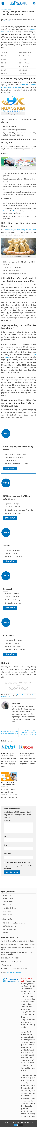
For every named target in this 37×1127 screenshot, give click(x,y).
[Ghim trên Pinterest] (23, 688)
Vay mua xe (7, 911)
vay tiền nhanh (8, 902)
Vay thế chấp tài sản (9, 908)
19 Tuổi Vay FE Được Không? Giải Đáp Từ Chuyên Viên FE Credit (28, 733)
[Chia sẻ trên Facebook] (13, 688)
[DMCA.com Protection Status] (18, 1125)
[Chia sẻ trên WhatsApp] (10, 688)
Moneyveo (16, 211)
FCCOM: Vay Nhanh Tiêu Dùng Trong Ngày (27, 754)
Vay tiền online (8, 898)
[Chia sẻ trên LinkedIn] (26, 688)
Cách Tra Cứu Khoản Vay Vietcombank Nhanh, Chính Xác (18, 944)
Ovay (34, 355)
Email (6, 845)
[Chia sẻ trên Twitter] (16, 688)
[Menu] (3, 3)
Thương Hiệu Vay (6, 9)
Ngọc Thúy (7, 20)
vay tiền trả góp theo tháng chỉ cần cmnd (20, 230)
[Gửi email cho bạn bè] (20, 688)
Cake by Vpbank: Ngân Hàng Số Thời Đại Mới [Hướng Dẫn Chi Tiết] (17, 948)
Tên (5, 836)
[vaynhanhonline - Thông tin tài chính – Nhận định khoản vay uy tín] (18, 3)
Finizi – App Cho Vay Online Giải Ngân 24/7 (8, 754)
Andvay (7, 357)
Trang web (7, 853)
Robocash (6, 211)
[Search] (34, 3)
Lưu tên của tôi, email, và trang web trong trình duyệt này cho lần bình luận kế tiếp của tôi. (18, 865)
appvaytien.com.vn (14, 972)
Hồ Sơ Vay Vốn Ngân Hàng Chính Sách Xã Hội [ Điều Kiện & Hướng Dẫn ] (17, 953)
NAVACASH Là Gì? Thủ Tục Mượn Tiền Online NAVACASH (8, 784)
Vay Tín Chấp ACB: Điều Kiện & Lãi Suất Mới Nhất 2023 (17, 941)
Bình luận (7, 820)
